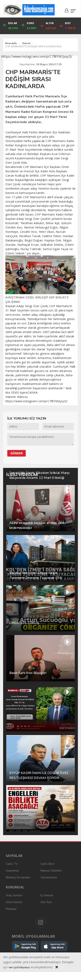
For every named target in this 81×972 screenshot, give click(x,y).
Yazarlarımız (48, 877)
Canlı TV (12, 864)
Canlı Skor (47, 864)
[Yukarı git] (73, 964)
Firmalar (11, 909)
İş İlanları (46, 895)
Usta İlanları (14, 902)
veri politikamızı (19, 967)
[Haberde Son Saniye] (29, 9)
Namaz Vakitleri (51, 871)
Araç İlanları (14, 895)
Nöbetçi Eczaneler (18, 877)
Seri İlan (46, 902)
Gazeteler (12, 871)
